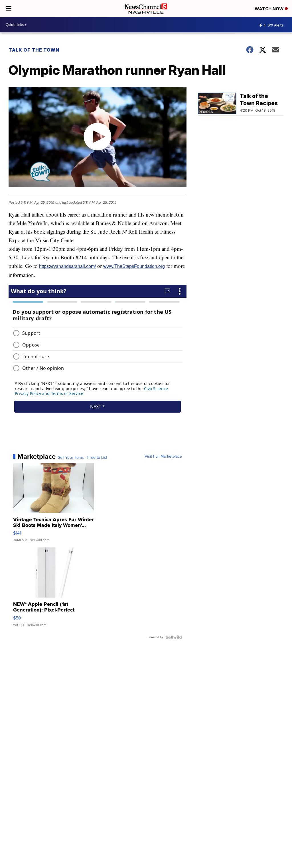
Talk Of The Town (34, 50)
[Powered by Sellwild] (173, 637)
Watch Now (270, 8)
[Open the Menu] (8, 8)
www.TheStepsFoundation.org (134, 266)
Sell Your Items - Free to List (82, 458)
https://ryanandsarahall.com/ (67, 266)
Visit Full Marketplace (163, 456)
